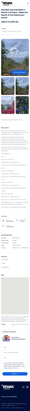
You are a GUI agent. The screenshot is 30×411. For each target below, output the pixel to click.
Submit (14, 374)
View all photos (20, 72)
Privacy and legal (5, 408)
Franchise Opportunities (17, 408)
